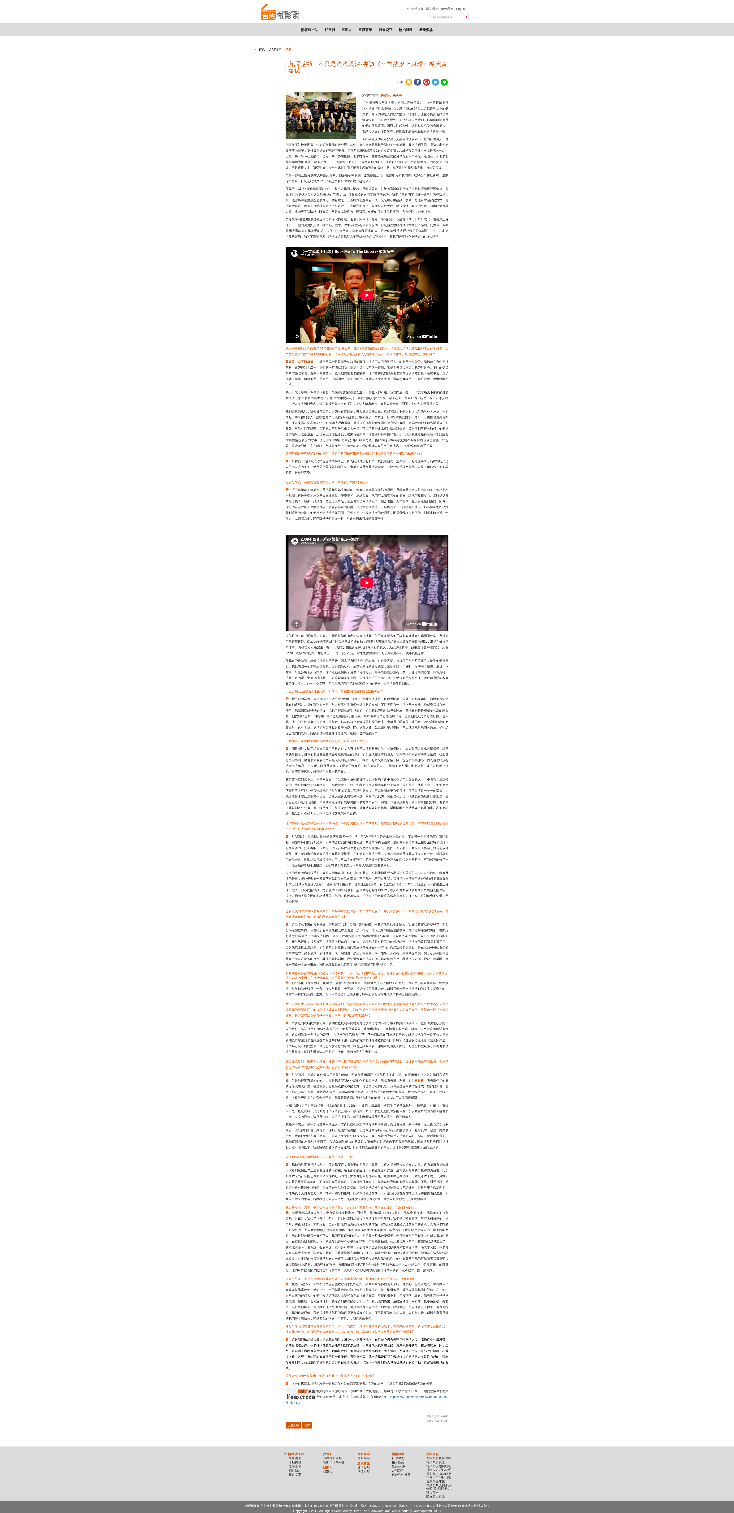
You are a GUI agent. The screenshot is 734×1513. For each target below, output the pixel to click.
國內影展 (363, 1467)
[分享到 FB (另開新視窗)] (417, 82)
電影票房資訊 (435, 1462)
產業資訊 (426, 29)
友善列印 (293, 1425)
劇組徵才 (295, 1470)
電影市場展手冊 (334, 1462)
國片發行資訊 (435, 1496)
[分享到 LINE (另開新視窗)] (444, 82)
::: (407, 8)
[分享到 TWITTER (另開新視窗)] (435, 82)
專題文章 (295, 1474)
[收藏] (409, 82)
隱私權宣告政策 (446, 1505)
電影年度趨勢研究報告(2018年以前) (438, 1475)
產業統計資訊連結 (438, 1458)
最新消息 (295, 1458)
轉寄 (307, 1425)
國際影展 (363, 1471)
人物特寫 (275, 49)
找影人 (347, 29)
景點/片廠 (398, 1466)
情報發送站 (309, 29)
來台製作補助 (401, 1474)
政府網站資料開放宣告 (474, 1505)
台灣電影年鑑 (435, 1481)
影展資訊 (385, 29)
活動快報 (295, 1462)
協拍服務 (406, 29)
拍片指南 (398, 1462)
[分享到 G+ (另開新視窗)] (426, 82)
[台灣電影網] (280, 12)
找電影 (330, 29)
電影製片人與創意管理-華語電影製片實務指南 (439, 1489)
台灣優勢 (398, 1458)
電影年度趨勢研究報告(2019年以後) (438, 1467)
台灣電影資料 (332, 1458)
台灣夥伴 (398, 1470)
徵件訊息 (295, 1466)
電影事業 (365, 29)
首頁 (262, 49)
